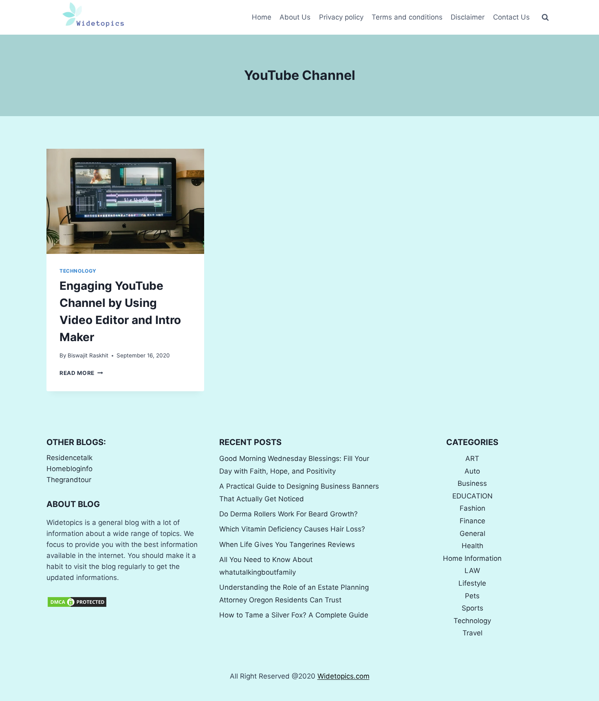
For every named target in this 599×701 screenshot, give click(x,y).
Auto (472, 471)
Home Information (472, 558)
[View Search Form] (545, 17)
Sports (472, 608)
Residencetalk (69, 458)
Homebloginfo (69, 469)
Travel (472, 633)
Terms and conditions (407, 17)
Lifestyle (472, 583)
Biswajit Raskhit (88, 355)
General (472, 533)
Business (472, 483)
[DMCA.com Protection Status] (126, 602)
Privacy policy (341, 17)
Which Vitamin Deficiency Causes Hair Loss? (292, 529)
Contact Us (511, 17)
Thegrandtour (68, 480)
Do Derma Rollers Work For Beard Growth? (288, 514)
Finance (472, 521)
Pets (472, 596)
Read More (81, 373)
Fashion (472, 508)
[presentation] (125, 201)
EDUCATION (472, 496)
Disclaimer (467, 17)
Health (472, 546)
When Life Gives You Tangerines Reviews (287, 544)
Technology (78, 271)
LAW (472, 571)
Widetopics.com (343, 676)
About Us (295, 17)
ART (472, 458)
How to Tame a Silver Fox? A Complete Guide (293, 615)
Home (261, 17)
